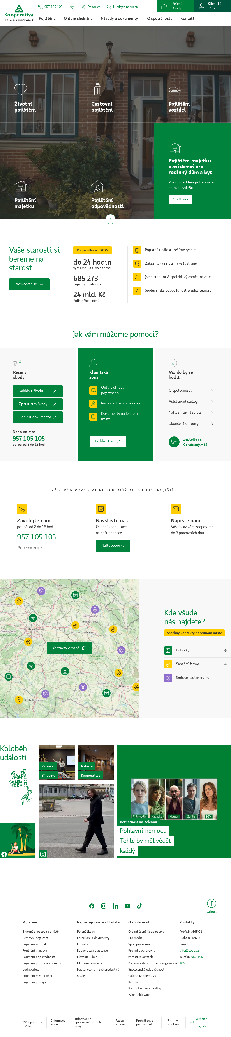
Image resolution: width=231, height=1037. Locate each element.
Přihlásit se (104, 441)
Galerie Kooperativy (142, 976)
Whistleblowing (139, 994)
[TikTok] (139, 906)
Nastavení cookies (173, 1022)
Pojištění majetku (35, 950)
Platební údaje (87, 957)
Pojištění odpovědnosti (39, 957)
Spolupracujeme (139, 944)
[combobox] (132, 7)
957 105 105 (53, 7)
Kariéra (133, 982)
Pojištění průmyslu (35, 982)
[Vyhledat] (109, 7)
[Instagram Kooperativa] (76, 821)
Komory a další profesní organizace (152, 963)
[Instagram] (103, 906)
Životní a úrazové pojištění (41, 931)
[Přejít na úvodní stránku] (19, 13)
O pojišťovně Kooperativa (146, 931)
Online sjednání (78, 19)
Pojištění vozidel (34, 944)
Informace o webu (58, 1022)
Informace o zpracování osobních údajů (89, 1022)
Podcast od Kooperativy (145, 988)
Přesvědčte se (26, 284)
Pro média (135, 938)
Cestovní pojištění (35, 938)
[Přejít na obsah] (111, 219)
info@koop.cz (189, 950)
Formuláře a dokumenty (93, 938)
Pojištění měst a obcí (37, 976)
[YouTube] (127, 906)
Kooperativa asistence (92, 950)
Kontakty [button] (187, 922)
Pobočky (83, 944)
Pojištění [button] (30, 922)
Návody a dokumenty (119, 19)
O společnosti (159, 19)
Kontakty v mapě (65, 648)
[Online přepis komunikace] (72, 7)
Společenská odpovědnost (146, 969)
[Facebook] (91, 906)
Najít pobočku (113, 546)
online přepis (33, 548)
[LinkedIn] (115, 906)
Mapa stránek (121, 1022)
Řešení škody (177, 6)
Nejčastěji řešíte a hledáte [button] (98, 922)
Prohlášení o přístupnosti (145, 1022)
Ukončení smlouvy (89, 963)
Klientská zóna (214, 6)
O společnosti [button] (139, 922)
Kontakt (187, 19)
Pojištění (47, 19)
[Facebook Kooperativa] (17, 840)
